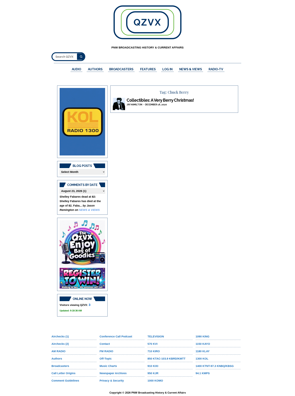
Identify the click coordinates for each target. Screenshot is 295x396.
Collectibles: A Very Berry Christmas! (160, 100)
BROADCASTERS (121, 69)
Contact (105, 343)
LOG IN (167, 69)
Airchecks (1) (60, 336)
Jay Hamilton (134, 104)
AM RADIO (58, 351)
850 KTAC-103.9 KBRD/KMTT (166, 358)
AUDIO (76, 69)
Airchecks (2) (60, 343)
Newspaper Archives (113, 373)
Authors (56, 358)
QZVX (147, 22)
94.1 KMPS (203, 373)
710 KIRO (154, 351)
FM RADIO (106, 351)
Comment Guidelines (65, 380)
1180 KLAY (203, 351)
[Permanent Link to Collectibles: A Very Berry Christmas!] (119, 104)
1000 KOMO (155, 380)
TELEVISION (156, 336)
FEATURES (148, 69)
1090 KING (202, 336)
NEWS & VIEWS (190, 69)
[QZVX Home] (82, 121)
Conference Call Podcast (116, 336)
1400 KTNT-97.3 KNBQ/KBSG (215, 366)
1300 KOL (202, 358)
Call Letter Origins (63, 373)
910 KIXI (153, 366)
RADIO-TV (216, 69)
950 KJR (153, 373)
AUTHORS (95, 69)
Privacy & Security (112, 380)
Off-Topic (106, 358)
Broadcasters (60, 366)
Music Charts (108, 366)
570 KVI (152, 343)
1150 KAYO (203, 343)
